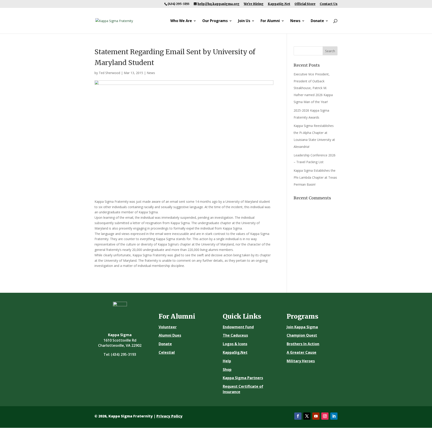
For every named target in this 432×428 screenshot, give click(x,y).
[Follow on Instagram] (324, 416)
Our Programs (215, 21)
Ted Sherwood (109, 73)
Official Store (305, 4)
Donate (317, 21)
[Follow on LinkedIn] (334, 416)
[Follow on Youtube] (316, 416)
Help (227, 360)
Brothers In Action (303, 343)
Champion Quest (302, 335)
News (295, 21)
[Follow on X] (306, 416)
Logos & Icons (235, 343)
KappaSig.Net (279, 4)
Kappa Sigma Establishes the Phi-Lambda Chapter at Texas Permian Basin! (315, 177)
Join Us (244, 21)
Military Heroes (301, 360)
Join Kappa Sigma (302, 326)
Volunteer (168, 326)
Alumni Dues (170, 335)
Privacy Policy (169, 416)
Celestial (167, 352)
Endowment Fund (238, 326)
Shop (227, 369)
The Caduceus (235, 335)
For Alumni (270, 21)
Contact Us (329, 4)
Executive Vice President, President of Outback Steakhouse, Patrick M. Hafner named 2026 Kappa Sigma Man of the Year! (313, 88)
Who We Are (181, 21)
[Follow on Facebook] (298, 416)
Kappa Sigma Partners (243, 377)
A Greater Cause (301, 352)
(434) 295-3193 (123, 354)
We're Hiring (253, 4)
